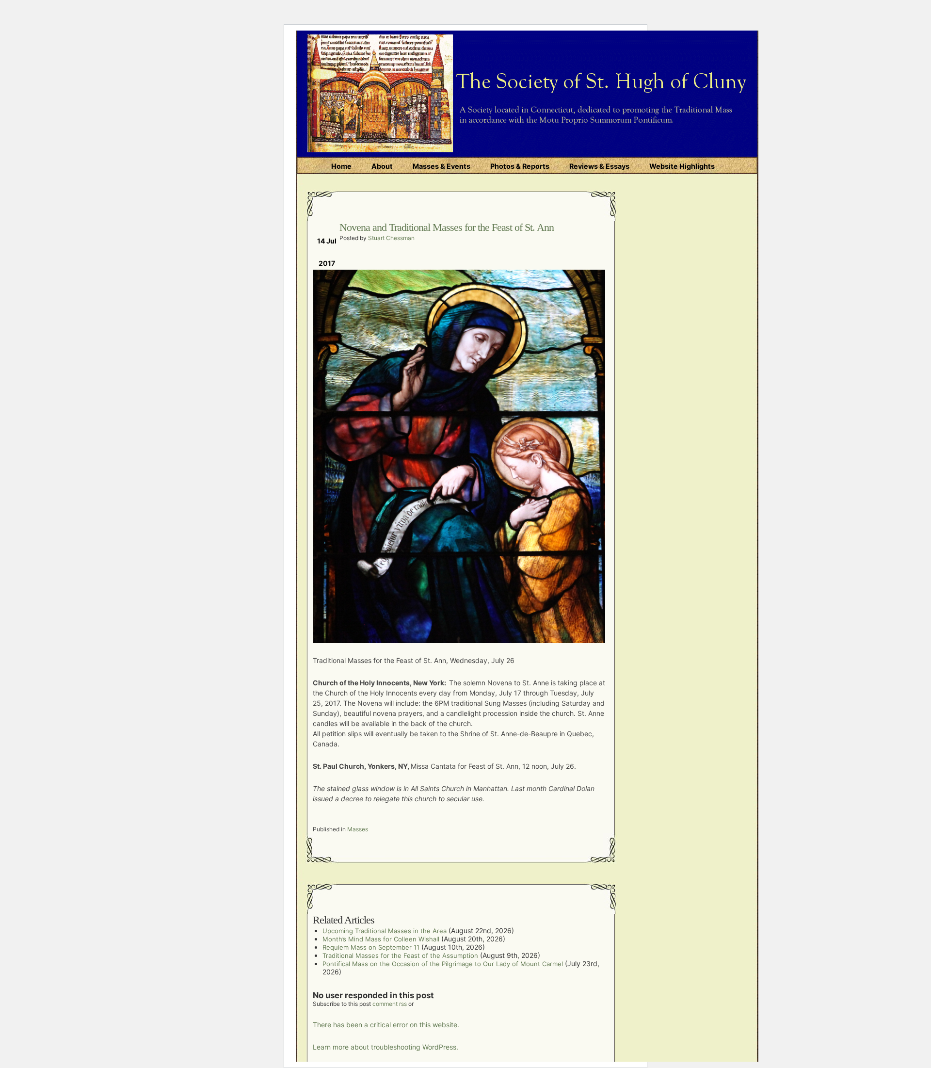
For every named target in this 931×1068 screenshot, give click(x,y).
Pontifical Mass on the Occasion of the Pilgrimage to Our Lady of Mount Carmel (442, 964)
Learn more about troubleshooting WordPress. (385, 1047)
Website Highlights (682, 166)
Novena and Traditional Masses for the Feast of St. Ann (446, 227)
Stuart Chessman (391, 238)
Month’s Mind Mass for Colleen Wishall (380, 939)
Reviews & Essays (599, 166)
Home (341, 166)
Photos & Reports (519, 166)
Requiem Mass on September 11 (370, 947)
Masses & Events (441, 166)
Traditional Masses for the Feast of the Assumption (400, 955)
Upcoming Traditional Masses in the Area (384, 931)
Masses (357, 829)
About (382, 166)
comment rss (389, 1003)
